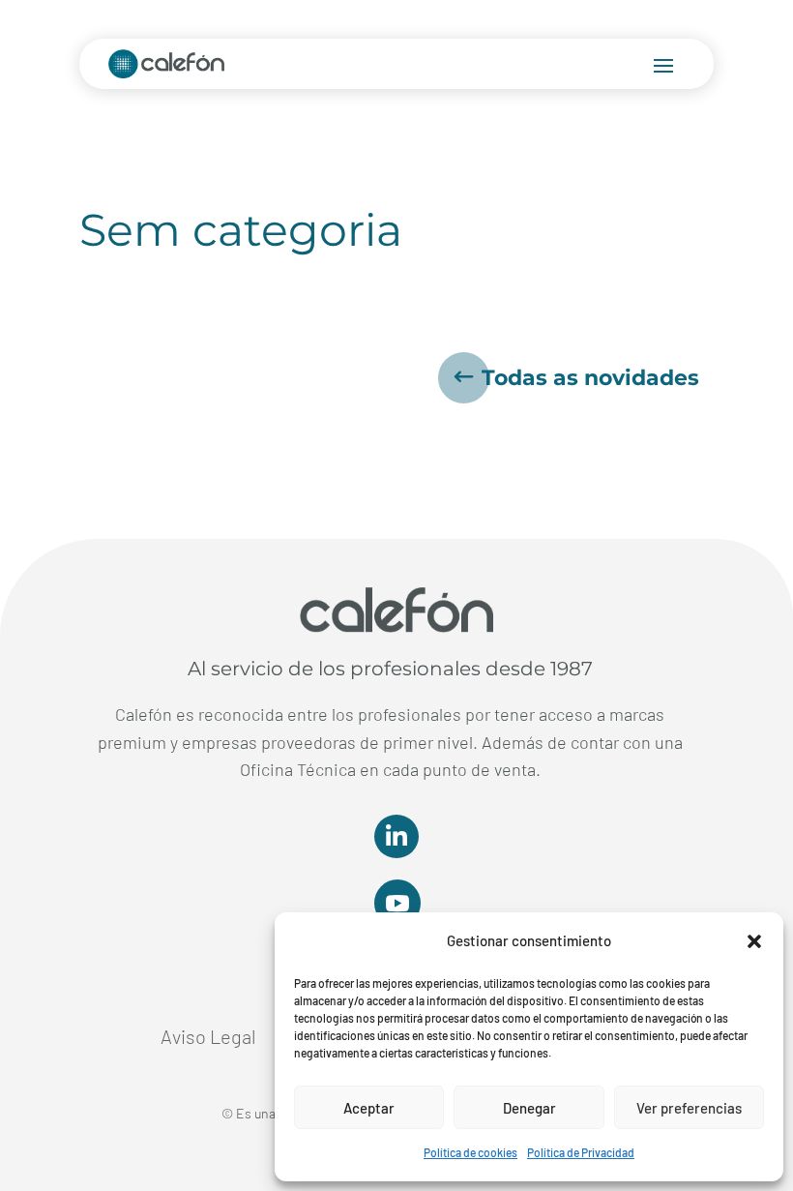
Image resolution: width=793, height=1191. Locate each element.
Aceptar (369, 1108)
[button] (754, 941)
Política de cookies (470, 1152)
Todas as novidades (590, 378)
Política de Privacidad (580, 1152)
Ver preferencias (689, 1108)
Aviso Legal (208, 1038)
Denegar (529, 1108)
